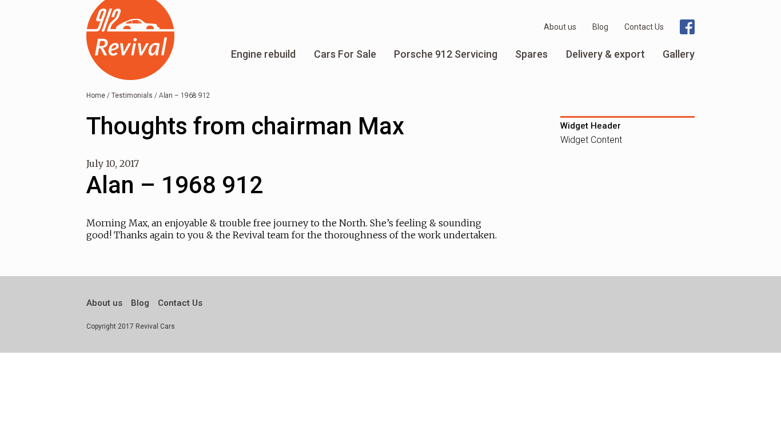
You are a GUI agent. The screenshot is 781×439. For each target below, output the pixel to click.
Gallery (679, 54)
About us (560, 26)
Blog (600, 26)
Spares (531, 54)
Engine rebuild (263, 54)
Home (95, 95)
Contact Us (644, 26)
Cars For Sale (345, 54)
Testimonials (132, 95)
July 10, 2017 (112, 163)
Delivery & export (605, 54)
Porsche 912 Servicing (445, 54)
